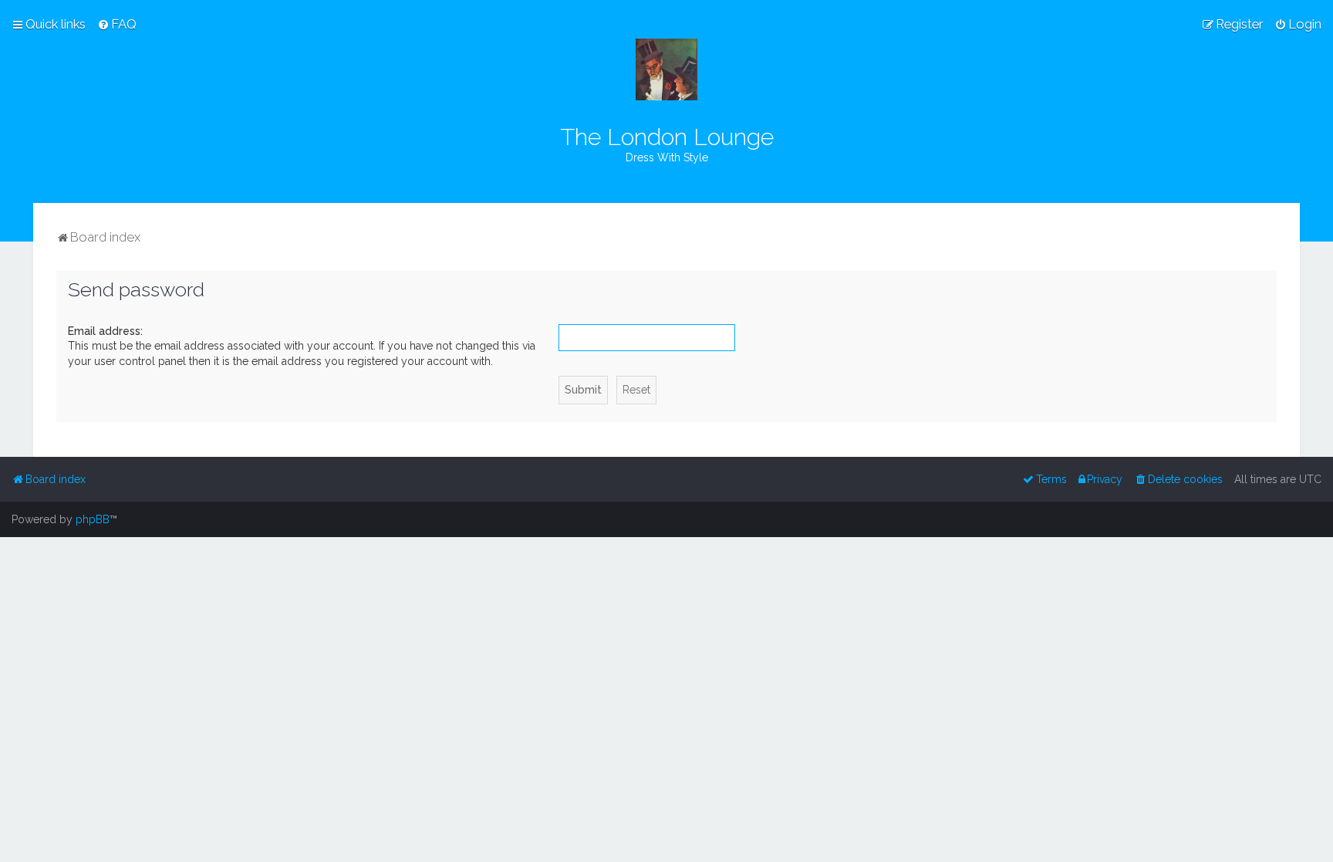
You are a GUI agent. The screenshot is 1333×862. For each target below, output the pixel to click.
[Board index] (666, 69)
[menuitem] (117, 24)
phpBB (93, 519)
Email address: (105, 331)
